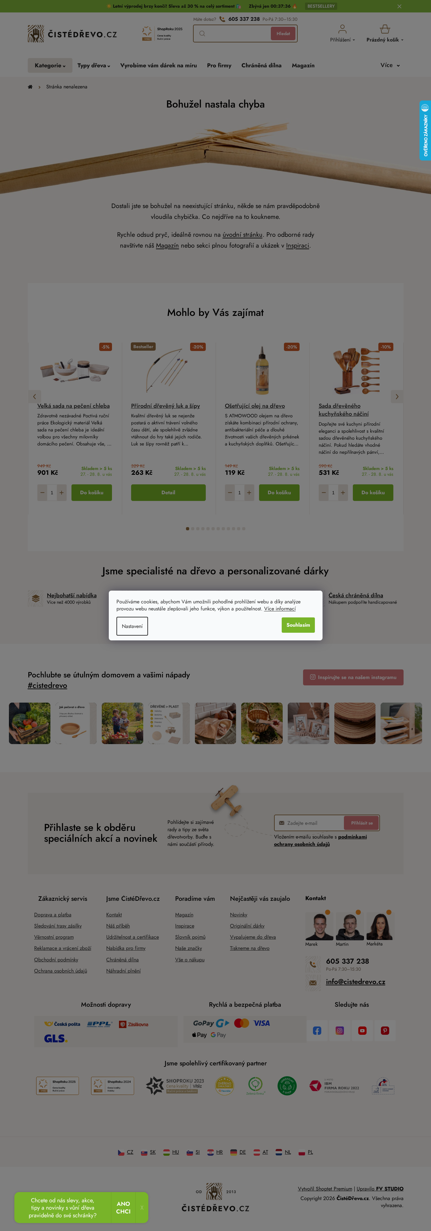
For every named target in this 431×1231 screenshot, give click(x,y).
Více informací (280, 608)
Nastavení (132, 626)
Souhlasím (298, 625)
